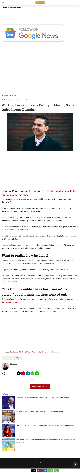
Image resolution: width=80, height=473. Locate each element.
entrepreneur (7, 358)
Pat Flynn (18, 358)
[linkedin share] (28, 373)
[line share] (37, 373)
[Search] (76, 2)
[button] (33, 470)
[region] (39, 170)
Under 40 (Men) (31, 100)
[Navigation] (2, 2)
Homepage (5, 95)
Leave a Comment (40, 386)
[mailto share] (19, 373)
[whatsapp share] (32, 373)
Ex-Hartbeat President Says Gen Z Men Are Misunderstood (39, 411)
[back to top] (75, 464)
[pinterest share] (23, 373)
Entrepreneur (14, 95)
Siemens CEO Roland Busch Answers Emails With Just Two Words (42, 397)
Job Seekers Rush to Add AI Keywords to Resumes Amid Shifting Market (45, 425)
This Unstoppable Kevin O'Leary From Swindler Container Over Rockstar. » (34, 352)
